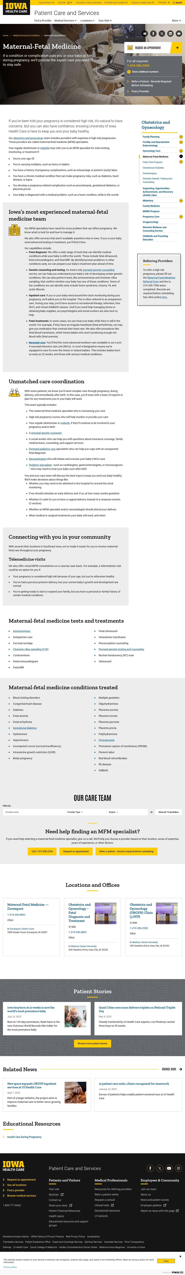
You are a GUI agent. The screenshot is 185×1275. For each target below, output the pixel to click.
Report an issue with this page (158, 1210)
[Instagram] (178, 1168)
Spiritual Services (93, 1242)
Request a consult (105, 1199)
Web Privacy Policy (75, 1236)
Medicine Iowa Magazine (112, 1247)
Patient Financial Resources (64, 1210)
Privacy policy (10, 1267)
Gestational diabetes (25, 727)
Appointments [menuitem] (45, 2)
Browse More (169, 1069)
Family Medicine (151, 206)
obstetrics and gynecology (28, 138)
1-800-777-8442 (12, 1205)
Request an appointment (76, 851)
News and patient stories (155, 1199)
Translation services (13, 1242)
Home (5, 35)
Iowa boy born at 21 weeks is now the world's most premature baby (30, 1009)
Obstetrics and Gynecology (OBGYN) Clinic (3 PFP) (141, 910)
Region (112, 812)
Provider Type (73, 812)
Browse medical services (21, 1195)
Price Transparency (134, 1242)
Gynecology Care (151, 151)
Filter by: (7, 806)
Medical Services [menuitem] (64, 20)
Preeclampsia (150, 173)
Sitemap (7, 1247)
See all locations (16, 1184)
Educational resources (107, 1210)
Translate (162, 2)
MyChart (54, 1194)
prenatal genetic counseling (98, 269)
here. (165, 297)
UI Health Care (20, 1247)
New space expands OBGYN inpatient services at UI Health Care (31, 1085)
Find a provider (15, 1190)
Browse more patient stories (92, 1043)
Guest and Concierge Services (67, 1242)
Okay (166, 1261)
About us (146, 1194)
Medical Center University (84, 946)
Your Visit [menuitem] (103, 20)
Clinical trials (102, 1205)
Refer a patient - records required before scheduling (126, 851)
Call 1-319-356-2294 (42, 851)
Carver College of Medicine (43, 1247)
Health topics (56, 1216)
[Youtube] (169, 1168)
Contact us (55, 1199)
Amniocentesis (22, 631)
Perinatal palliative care (42, 448)
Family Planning (151, 136)
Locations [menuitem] (86, 20)
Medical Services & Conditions (26, 35)
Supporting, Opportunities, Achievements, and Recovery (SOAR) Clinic (158, 192)
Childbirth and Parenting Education (155, 238)
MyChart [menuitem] (62, 2)
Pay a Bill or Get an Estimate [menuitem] (88, 2)
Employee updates (151, 1205)
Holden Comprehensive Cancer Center (78, 1247)
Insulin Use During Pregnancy (24, 1136)
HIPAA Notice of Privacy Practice (47, 1236)
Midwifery (148, 200)
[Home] (16, 7)
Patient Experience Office (37, 1242)
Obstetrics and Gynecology (156, 125)
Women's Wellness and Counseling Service (154, 229)
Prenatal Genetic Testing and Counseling (157, 180)
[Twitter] (159, 1168)
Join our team (148, 1189)
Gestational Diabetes (153, 167)
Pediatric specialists (40, 464)
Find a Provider (140, 91)
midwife (44, 148)
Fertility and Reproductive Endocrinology (156, 144)
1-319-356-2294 (138, 65)
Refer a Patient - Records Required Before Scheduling (151, 83)
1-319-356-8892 (16, 914)
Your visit (54, 1189)
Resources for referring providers (113, 1189)
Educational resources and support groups (68, 1223)
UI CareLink (101, 1215)
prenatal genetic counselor (46, 432)
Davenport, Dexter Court (22, 928)
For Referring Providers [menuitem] (114, 2)
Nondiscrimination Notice (16, 1236)
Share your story (58, 1205)
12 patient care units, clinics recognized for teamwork (134, 1083)
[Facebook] (150, 1168)
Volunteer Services (113, 1242)
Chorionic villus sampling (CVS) (31, 649)
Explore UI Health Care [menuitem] (141, 2)
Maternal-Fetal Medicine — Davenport (28, 906)
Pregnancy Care (151, 216)
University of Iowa (136, 1247)
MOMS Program (151, 211)
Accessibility (93, 1236)
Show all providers (168, 812)
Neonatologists (37, 458)
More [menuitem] (175, 20)
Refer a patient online (107, 1194)
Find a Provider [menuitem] (42, 20)
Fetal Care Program (152, 162)
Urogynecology (150, 222)
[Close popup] (180, 1256)
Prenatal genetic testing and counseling (122, 649)
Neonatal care (37, 342)
